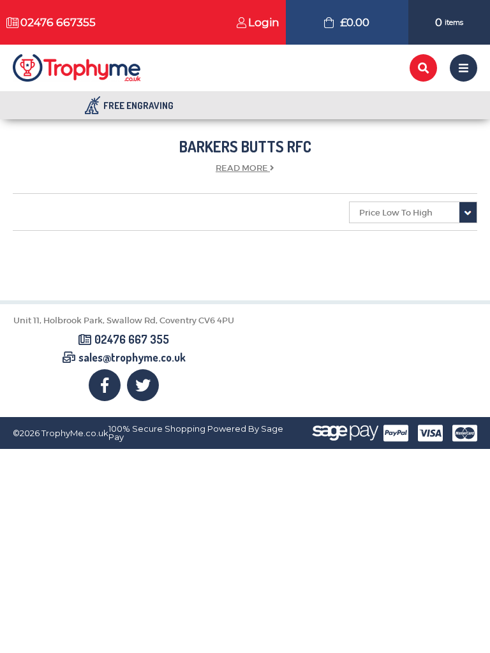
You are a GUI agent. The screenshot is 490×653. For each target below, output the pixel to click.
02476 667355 (58, 22)
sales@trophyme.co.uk (132, 357)
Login (263, 22)
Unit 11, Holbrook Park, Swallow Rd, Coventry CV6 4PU (123, 320)
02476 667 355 (131, 340)
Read (242, 168)
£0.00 (354, 22)
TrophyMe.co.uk (74, 433)
